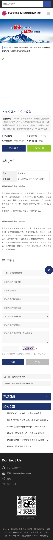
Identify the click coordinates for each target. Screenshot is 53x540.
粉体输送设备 (35, 47)
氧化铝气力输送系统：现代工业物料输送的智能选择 (28, 420)
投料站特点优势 (18, 377)
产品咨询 (13, 148)
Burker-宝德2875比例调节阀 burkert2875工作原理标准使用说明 (28, 426)
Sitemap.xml (14, 536)
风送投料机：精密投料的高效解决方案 (24, 413)
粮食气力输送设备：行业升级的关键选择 (25, 433)
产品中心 (24, 47)
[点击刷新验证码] (28, 348)
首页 (16, 47)
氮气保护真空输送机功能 (22, 383)
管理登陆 (44, 536)
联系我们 (39, 148)
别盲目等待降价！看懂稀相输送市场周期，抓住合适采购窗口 (28, 440)
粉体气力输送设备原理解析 (19, 446)
